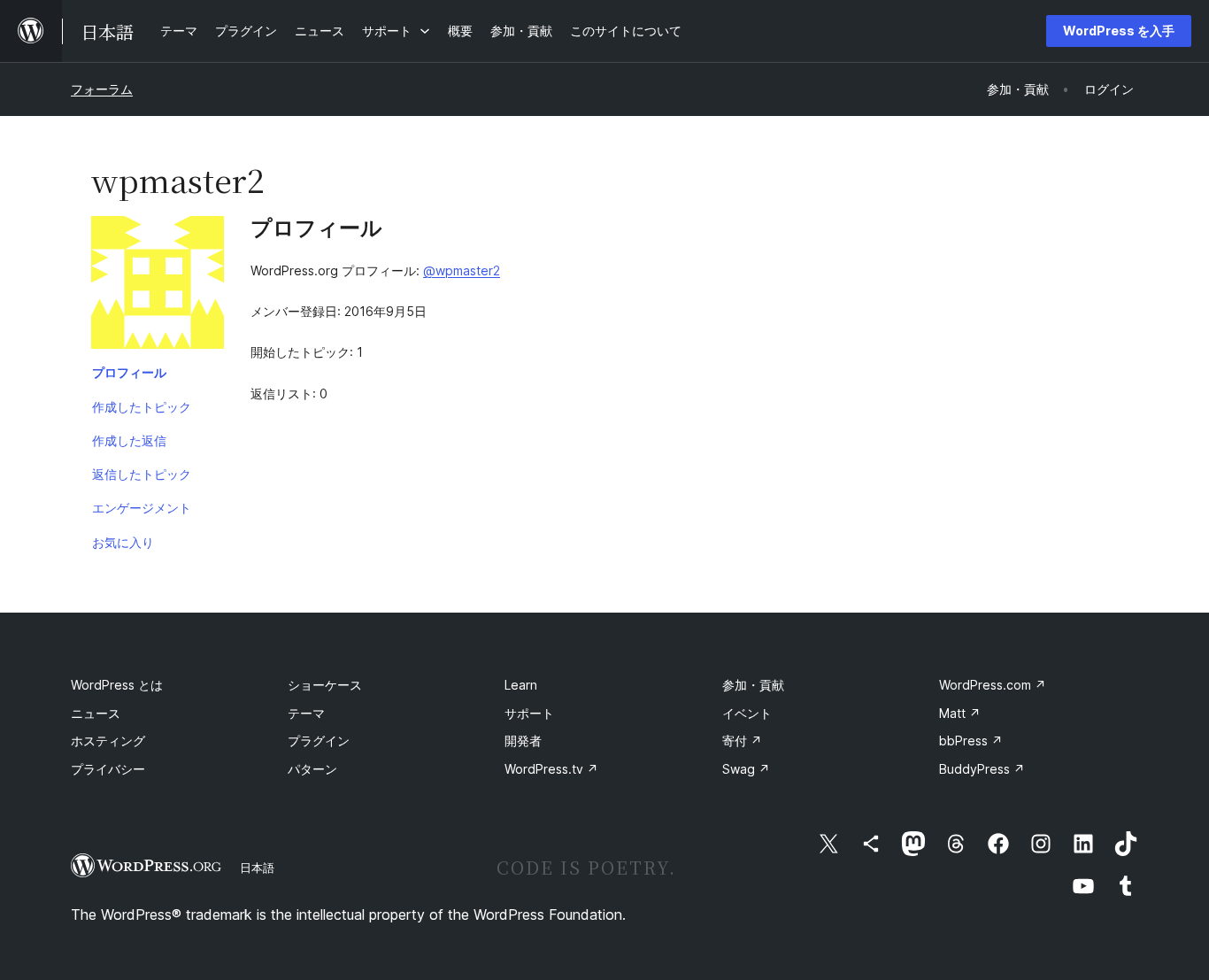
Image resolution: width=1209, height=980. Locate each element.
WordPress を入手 (1118, 30)
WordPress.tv (551, 768)
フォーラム (102, 88)
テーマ (306, 713)
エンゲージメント (141, 507)
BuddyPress (982, 768)
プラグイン (319, 740)
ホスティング (108, 740)
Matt (960, 713)
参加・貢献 (753, 684)
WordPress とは (117, 684)
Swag (746, 768)
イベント (747, 713)
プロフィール (129, 372)
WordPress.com (992, 684)
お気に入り (123, 542)
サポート (529, 713)
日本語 (257, 867)
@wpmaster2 (461, 270)
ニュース (95, 713)
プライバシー (108, 768)
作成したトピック (141, 406)
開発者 (523, 740)
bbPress (971, 740)
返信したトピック (141, 474)
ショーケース (325, 684)
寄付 (742, 740)
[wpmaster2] (157, 286)
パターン (312, 768)
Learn (520, 684)
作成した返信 (129, 440)
